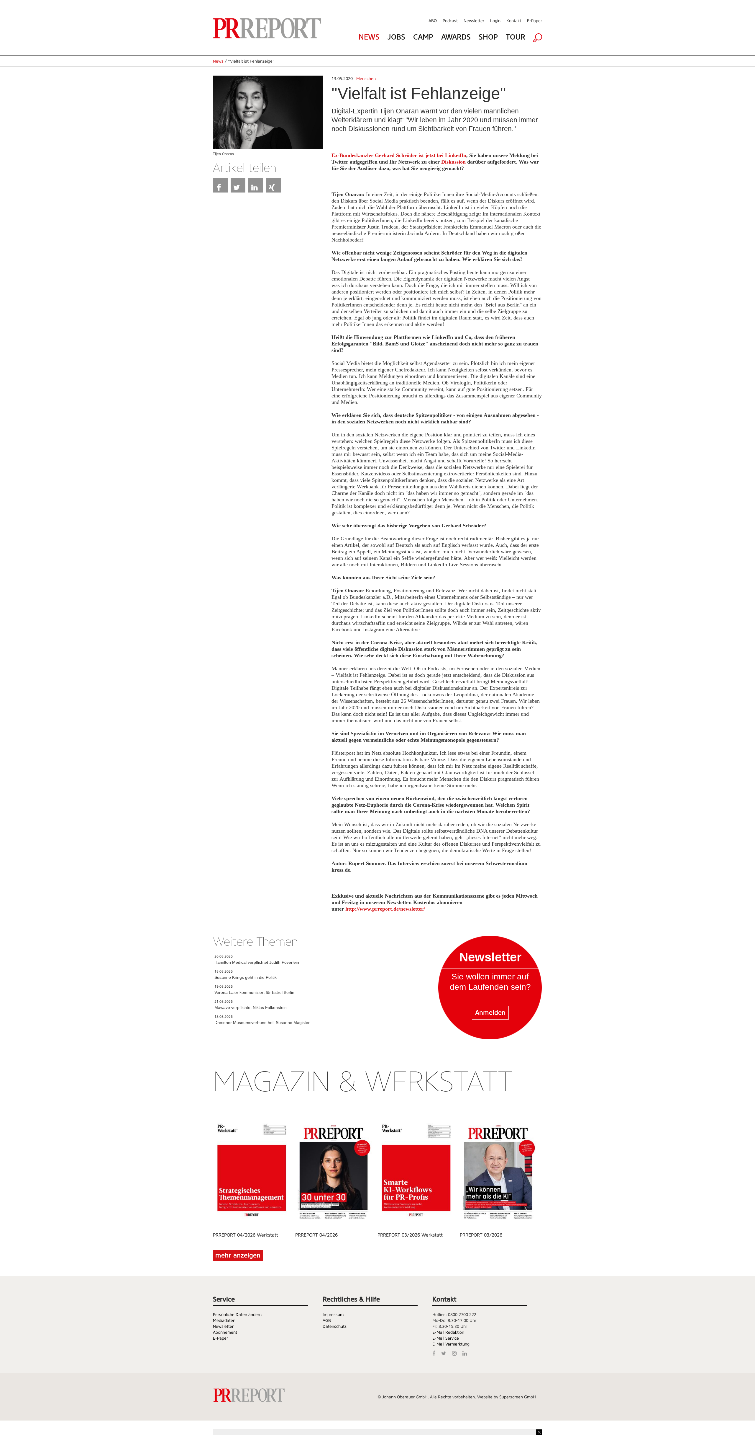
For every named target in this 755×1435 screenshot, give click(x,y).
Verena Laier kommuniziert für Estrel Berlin (254, 992)
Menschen (366, 78)
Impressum (333, 1314)
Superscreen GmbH (517, 1397)
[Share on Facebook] (220, 185)
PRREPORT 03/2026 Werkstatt (410, 1235)
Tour (515, 37)
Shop (488, 37)
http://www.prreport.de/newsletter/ (385, 909)
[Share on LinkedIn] (255, 185)
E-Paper (534, 20)
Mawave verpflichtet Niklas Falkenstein (250, 1007)
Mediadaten (224, 1320)
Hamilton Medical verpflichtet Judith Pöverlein (256, 962)
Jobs (396, 37)
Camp (423, 37)
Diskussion (453, 162)
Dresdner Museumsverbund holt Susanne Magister (262, 1022)
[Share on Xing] (273, 185)
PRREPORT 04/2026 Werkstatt (245, 1235)
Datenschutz (335, 1326)
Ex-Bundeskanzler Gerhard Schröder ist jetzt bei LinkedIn (398, 155)
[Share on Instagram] (455, 1352)
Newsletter (474, 20)
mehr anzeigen (237, 1255)
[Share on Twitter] (238, 185)
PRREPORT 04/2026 (316, 1235)
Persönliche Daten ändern (237, 1314)
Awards (456, 37)
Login (495, 20)
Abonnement (225, 1332)
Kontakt (513, 20)
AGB (327, 1320)
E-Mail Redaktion (448, 1332)
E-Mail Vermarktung (451, 1344)
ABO (433, 20)
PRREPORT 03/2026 (481, 1235)
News (369, 37)
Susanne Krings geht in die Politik (245, 977)
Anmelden (490, 1012)
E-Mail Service (445, 1338)
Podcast (450, 20)
